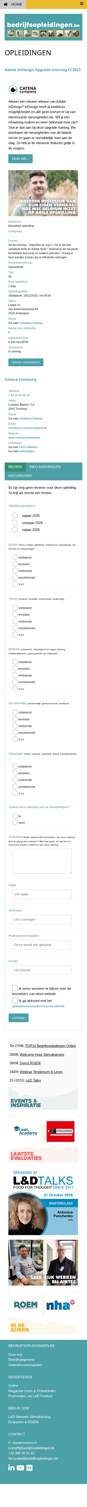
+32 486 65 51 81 (21, 1453)
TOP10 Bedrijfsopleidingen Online (50, 1046)
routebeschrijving (30, 323)
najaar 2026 (31, 530)
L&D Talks (33, 1080)
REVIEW (15, 467)
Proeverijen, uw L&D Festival (30, 1396)
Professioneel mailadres (24, 935)
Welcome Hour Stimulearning (42, 1054)
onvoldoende (27, 577)
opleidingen (26, 451)
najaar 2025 (31, 516)
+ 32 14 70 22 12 (19, 395)
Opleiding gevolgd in (22, 505)
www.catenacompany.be (24, 437)
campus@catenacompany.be (27, 428)
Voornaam (15, 910)
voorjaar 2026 (32, 523)
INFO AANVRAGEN (45, 467)
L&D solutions (28, 447)
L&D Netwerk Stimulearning (29, 1417)
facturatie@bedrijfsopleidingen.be (33, 1458)
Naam (12, 885)
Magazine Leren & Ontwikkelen (32, 1391)
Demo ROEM (30, 1063)
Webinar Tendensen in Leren (41, 1072)
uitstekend (25, 557)
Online (13, 1386)
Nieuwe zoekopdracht (26, 362)
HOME (16, 4)
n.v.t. (21, 584)
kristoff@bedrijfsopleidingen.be (31, 1448)
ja (20, 816)
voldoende (25, 571)
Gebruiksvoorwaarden (25, 1365)
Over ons (15, 1354)
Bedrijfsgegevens (21, 1360)
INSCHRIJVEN (20, 476)
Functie (13, 961)
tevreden (24, 564)
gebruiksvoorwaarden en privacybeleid (38, 1006)
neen (22, 822)
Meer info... (20, 158)
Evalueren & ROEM (23, 1422)
